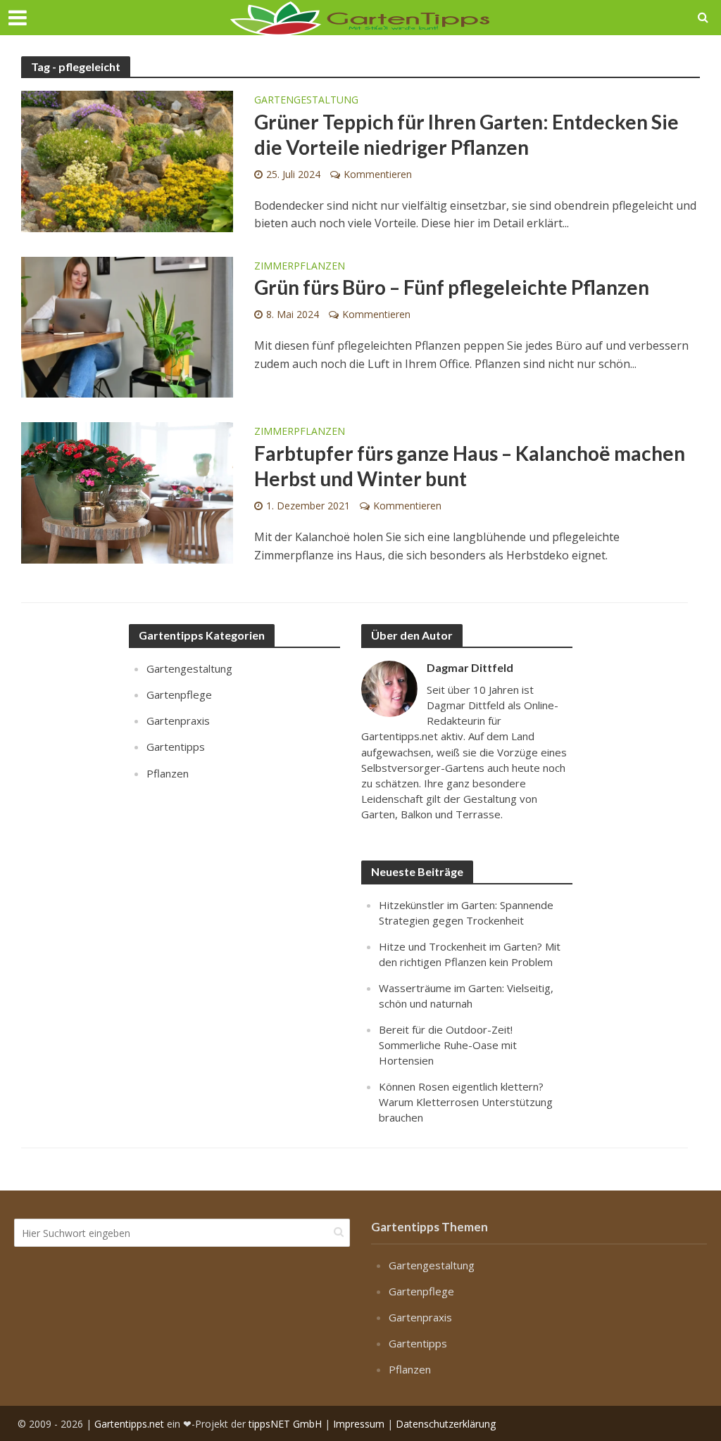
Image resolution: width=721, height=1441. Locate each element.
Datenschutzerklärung (446, 1423)
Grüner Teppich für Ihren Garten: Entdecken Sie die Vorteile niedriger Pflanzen (466, 134)
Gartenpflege (179, 694)
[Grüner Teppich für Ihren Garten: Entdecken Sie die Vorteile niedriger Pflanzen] (127, 160)
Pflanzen (167, 773)
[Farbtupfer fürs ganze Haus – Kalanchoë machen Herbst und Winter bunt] (127, 492)
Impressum (358, 1423)
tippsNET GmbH (285, 1423)
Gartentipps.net (129, 1423)
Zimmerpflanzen (299, 266)
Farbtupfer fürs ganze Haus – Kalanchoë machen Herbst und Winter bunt (469, 465)
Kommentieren (378, 174)
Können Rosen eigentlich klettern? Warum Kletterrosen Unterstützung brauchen (466, 1101)
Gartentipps (175, 746)
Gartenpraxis (178, 720)
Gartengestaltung (306, 100)
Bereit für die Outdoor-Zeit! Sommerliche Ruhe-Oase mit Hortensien (448, 1044)
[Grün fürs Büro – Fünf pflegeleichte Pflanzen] (127, 326)
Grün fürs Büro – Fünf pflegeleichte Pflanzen (451, 287)
